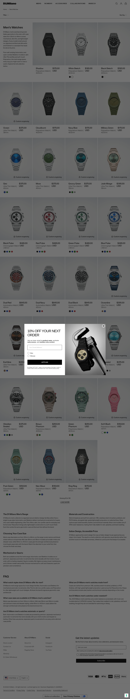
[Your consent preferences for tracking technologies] (126, 695)
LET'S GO (44, 362)
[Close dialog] (103, 326)
